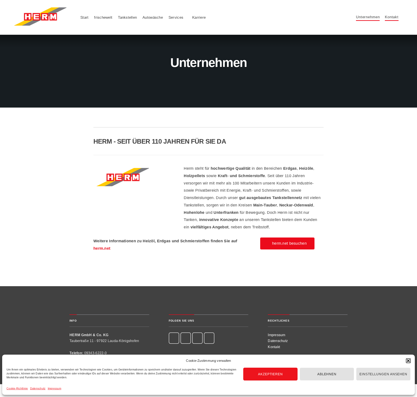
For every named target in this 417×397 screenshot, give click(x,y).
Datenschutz (38, 388)
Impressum (54, 388)
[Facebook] (174, 338)
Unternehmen (368, 17)
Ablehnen (326, 374)
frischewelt (103, 17)
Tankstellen (127, 17)
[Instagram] (185, 338)
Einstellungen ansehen (383, 374)
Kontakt (392, 17)
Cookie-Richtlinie (17, 388)
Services (176, 17)
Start (84, 17)
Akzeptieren (270, 374)
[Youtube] (209, 338)
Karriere (199, 17)
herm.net (101, 248)
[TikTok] (197, 338)
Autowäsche (152, 17)
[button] (408, 361)
